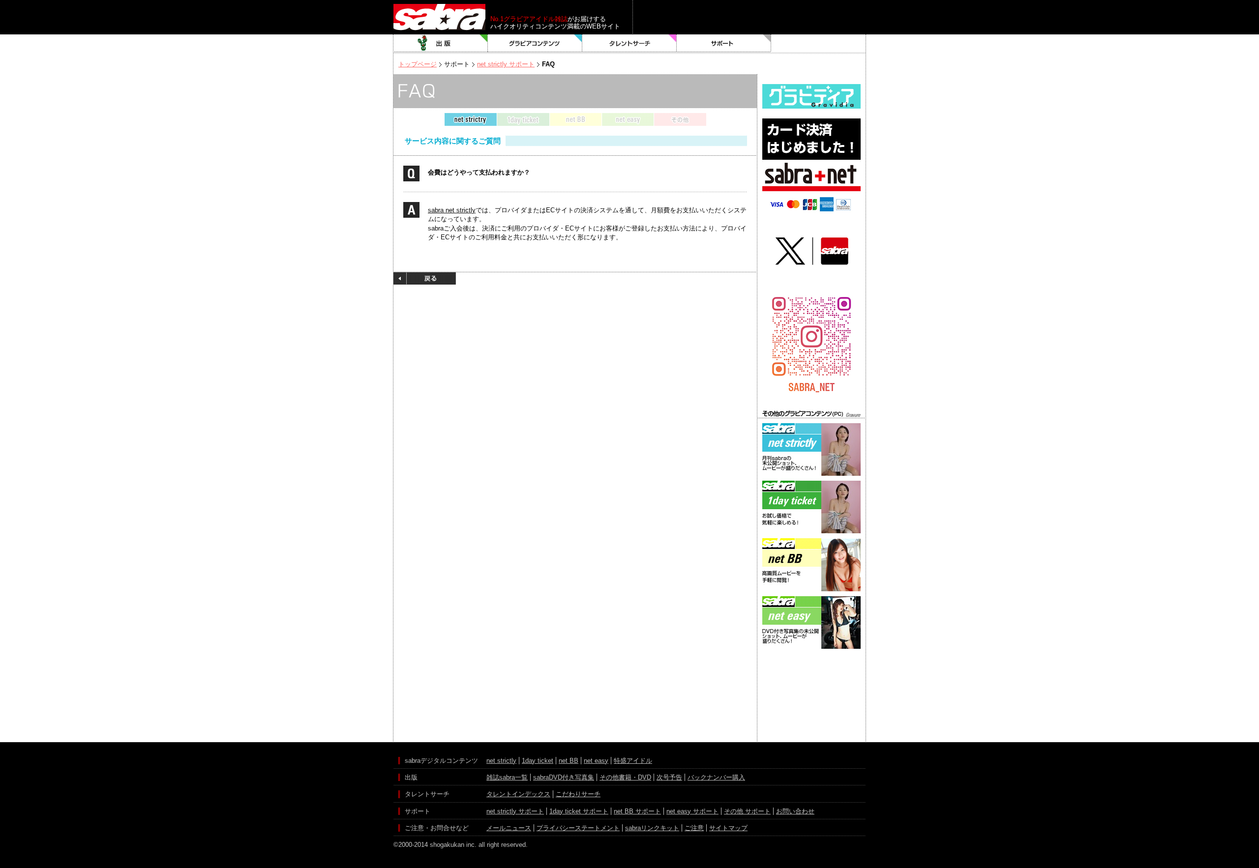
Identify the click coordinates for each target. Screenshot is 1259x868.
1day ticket (537, 760)
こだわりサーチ (578, 794)
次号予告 (669, 777)
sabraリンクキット (652, 828)
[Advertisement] (811, 695)
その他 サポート (747, 811)
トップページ (417, 64)
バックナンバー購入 (716, 777)
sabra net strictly (452, 210)
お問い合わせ (795, 811)
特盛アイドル (633, 760)
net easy (596, 760)
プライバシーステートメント (578, 828)
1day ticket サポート (578, 811)
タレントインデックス (518, 794)
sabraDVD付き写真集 (563, 777)
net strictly (501, 760)
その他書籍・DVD (625, 777)
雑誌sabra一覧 (507, 777)
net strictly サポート (506, 64)
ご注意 (694, 828)
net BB (568, 760)
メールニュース (508, 828)
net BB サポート (637, 811)
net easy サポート (692, 811)
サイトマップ (728, 828)
